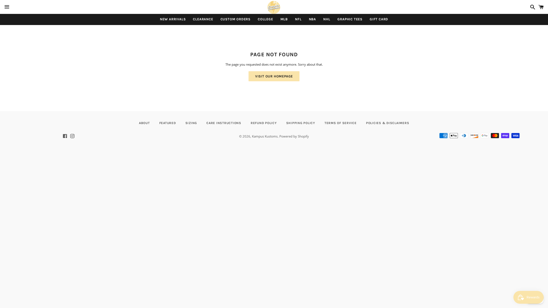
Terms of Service (341, 123)
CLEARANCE (203, 19)
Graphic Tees (349, 19)
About (144, 123)
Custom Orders (235, 19)
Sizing (191, 123)
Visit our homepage (274, 76)
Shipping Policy (300, 123)
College (265, 19)
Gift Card (379, 19)
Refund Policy (264, 123)
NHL (326, 19)
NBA (312, 19)
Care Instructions (223, 123)
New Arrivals (173, 19)
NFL (298, 19)
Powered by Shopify (294, 136)
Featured (167, 123)
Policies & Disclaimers (387, 123)
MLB (284, 19)
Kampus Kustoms (265, 136)
